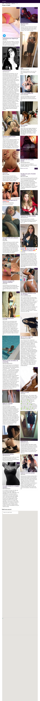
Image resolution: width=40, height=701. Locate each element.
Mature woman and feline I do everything (10, 361)
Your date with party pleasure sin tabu (10, 238)
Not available (24, 125)
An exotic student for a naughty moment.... (11, 486)
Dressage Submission (8, 318)
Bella (22, 68)
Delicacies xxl (24, 441)
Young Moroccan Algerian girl (10, 38)
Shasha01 (5, 173)
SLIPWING (4, 1)
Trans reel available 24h (27, 93)
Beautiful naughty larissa (9, 136)
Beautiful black (24, 23)
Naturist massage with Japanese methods (8, 281)
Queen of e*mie (25, 392)
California (13, 3)
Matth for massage (8, 403)
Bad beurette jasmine (8, 454)
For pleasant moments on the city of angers (28, 294)
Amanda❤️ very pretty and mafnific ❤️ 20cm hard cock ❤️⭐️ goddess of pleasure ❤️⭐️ (29, 249)
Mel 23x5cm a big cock (27, 337)
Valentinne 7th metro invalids (28, 216)
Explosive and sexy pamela (28, 473)
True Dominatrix (7, 70)
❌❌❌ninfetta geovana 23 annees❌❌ (10, 201)
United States (7, 3)
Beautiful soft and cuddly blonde (27, 160)
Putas (3, 3)
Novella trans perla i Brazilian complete (28, 174)
